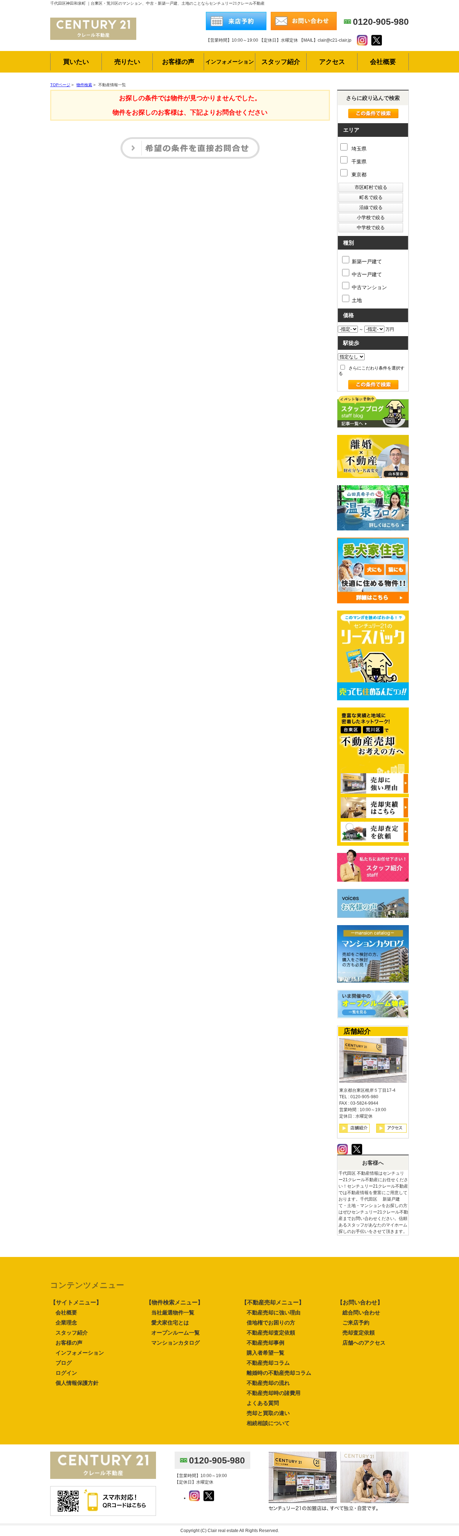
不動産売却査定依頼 (271, 1333)
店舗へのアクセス (363, 1343)
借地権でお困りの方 (271, 1322)
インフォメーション (80, 1353)
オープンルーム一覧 (175, 1333)
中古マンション (369, 287)
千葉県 (358, 161)
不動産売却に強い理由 (274, 1312)
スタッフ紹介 (72, 1333)
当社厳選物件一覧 (172, 1312)
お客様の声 (69, 1343)
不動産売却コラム (268, 1363)
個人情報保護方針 (77, 1383)
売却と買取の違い (268, 1413)
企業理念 (66, 1322)
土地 (357, 300)
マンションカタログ (175, 1343)
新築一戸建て (367, 261)
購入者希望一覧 (265, 1353)
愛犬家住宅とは (170, 1322)
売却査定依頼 (358, 1333)
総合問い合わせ (361, 1312)
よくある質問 (263, 1403)
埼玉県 (358, 149)
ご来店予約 (355, 1322)
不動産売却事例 (265, 1343)
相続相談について (268, 1423)
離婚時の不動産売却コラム (279, 1373)
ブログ (64, 1363)
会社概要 (66, 1312)
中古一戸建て (367, 274)
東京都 (358, 174)
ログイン (66, 1373)
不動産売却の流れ (268, 1383)
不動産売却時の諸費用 (274, 1393)
